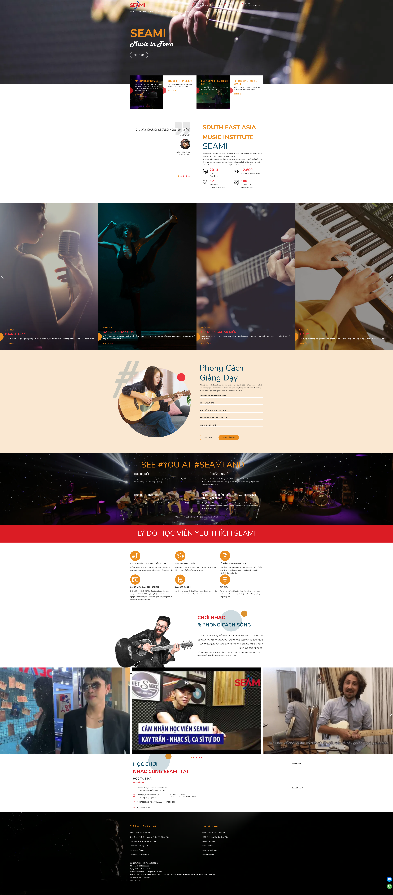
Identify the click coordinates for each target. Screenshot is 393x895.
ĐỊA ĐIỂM (224, 587)
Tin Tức (186, 12)
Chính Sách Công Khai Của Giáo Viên (215, 837)
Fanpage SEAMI (208, 854)
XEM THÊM (137, 782)
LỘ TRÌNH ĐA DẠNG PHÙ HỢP (233, 563)
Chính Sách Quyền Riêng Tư (139, 854)
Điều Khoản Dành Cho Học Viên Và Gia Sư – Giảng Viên (149, 837)
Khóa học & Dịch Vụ (146, 12)
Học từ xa (162, 12)
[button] (178, 176)
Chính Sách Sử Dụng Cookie (139, 846)
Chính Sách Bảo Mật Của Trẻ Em (213, 833)
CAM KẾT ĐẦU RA (183, 587)
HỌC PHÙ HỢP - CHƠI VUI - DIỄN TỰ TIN (148, 563)
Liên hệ (208, 12)
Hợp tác (197, 12)
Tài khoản (219, 12)
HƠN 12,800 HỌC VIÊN (185, 563)
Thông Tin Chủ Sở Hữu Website (141, 833)
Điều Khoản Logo (208, 841)
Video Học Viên (207, 846)
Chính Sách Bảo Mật (137, 850)
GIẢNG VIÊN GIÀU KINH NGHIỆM (144, 587)
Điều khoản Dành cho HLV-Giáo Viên (143, 841)
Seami (132, 12)
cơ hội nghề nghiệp (235, 12)
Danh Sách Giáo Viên (209, 850)
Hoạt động (175, 12)
